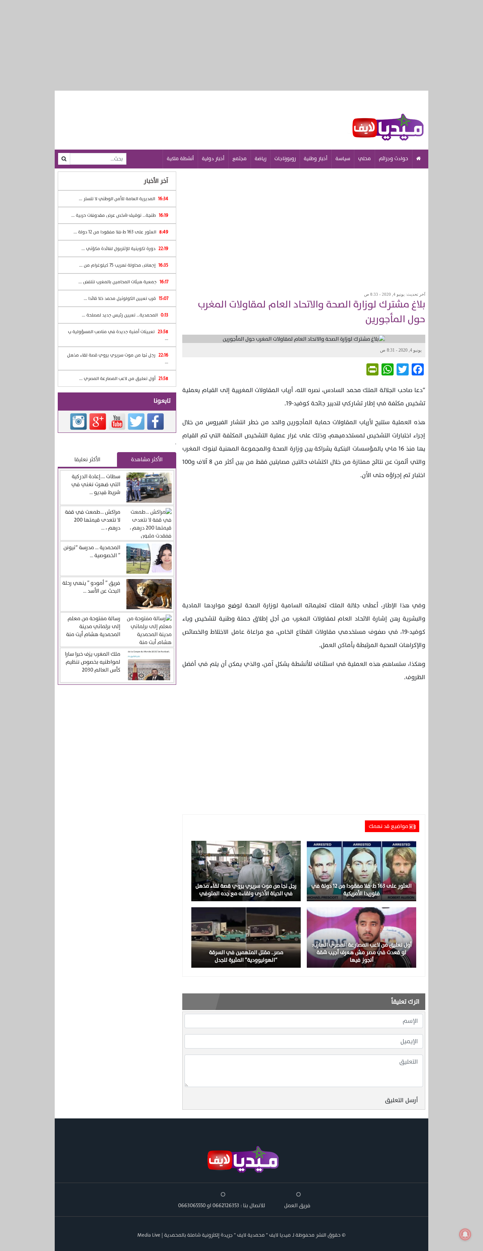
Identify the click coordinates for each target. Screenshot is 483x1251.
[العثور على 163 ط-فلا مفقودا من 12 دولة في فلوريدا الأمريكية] (361, 870)
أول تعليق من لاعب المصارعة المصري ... (123, 378)
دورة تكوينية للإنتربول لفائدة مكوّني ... (125, 248)
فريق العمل (297, 1205)
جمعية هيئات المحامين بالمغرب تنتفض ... (123, 282)
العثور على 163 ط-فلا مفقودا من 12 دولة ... (121, 232)
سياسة (342, 158)
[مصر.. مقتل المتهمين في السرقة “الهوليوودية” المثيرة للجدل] (246, 937)
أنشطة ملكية (180, 158)
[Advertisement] (303, 227)
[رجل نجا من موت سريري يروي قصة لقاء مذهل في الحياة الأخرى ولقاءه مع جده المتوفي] (246, 870)
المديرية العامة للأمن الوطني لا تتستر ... (123, 198)
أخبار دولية (213, 158)
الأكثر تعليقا (87, 459)
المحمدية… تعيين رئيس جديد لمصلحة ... (125, 315)
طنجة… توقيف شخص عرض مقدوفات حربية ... (119, 215)
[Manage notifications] (465, 1234)
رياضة (260, 158)
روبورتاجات (285, 158)
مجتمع (239, 158)
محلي (364, 158)
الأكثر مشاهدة (147, 459)
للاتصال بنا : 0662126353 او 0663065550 (221, 1205)
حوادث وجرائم (393, 158)
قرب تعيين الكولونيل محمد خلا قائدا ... (126, 298)
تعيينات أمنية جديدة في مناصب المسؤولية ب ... (118, 335)
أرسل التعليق (401, 1100)
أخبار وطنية (316, 158)
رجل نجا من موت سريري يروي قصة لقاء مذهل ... (117, 358)
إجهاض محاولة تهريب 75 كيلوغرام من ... (123, 265)
